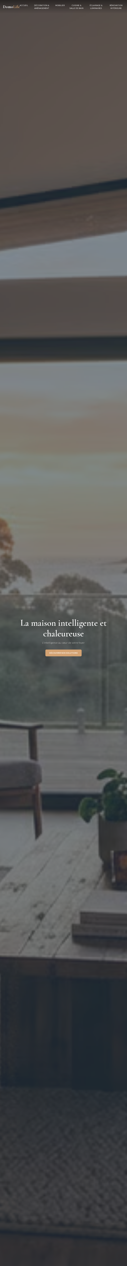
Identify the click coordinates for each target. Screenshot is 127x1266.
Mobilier (60, 5)
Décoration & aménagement (41, 6)
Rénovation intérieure (116, 6)
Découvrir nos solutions (63, 653)
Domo (11, 6)
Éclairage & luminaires (96, 6)
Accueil (24, 5)
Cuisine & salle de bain (76, 6)
